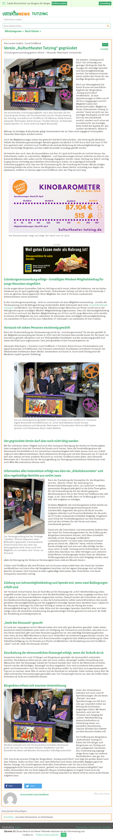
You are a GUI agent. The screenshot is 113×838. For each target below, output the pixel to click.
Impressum (82, 827)
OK (63, 835)
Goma (18, 827)
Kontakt (106, 827)
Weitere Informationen (47, 835)
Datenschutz (95, 827)
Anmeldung (105, 3)
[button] (13, 786)
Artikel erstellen (59, 3)
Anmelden (8, 817)
